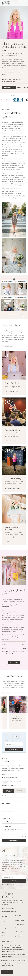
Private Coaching (19, 920)
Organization (8, 811)
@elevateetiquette (10, 954)
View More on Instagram (13, 315)
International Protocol (18, 936)
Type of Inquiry (6, 818)
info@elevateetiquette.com (9, 785)
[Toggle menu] (24, 2)
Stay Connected (14, 749)
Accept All (7, 972)
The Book (4, 928)
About (4, 921)
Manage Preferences (7, 968)
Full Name (5, 796)
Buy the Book (14, 662)
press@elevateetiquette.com (9, 777)
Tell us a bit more (6, 826)
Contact (4, 936)
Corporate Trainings (20, 928)
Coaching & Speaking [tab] (8, 791)
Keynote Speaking (19, 924)
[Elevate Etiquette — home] (6, 3)
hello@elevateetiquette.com (9, 911)
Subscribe (14, 881)
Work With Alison (9, 87)
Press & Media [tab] (20, 790)
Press (3, 932)
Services (4, 925)
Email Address (6, 803)
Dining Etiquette (19, 931)
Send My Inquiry (14, 840)
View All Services (7, 346)
